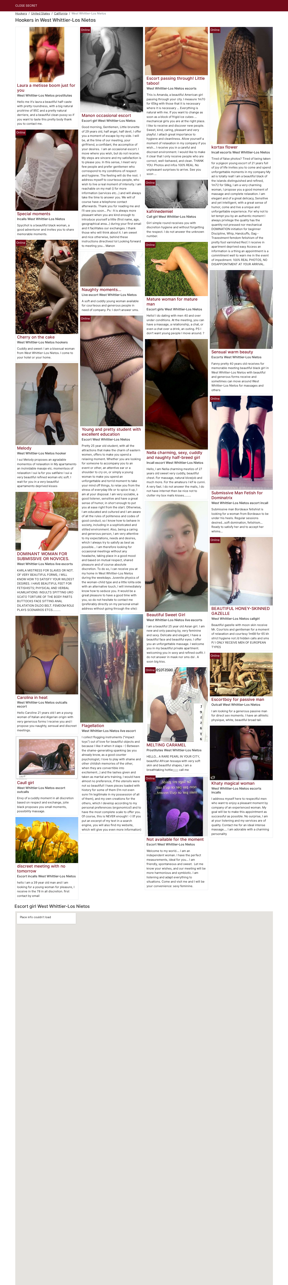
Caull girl (25, 782)
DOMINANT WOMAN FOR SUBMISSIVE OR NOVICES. (43, 556)
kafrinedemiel (160, 211)
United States (40, 13)
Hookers (21, 13)
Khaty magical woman (232, 783)
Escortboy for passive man (237, 699)
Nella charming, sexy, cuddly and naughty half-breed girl (174, 455)
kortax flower (224, 147)
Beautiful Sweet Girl (166, 614)
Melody (24, 448)
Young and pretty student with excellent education (111, 432)
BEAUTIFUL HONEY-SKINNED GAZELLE (240, 611)
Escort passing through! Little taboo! (176, 81)
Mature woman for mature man (172, 301)
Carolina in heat (32, 697)
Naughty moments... (101, 289)
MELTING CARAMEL (166, 744)
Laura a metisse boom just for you (46, 88)
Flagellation (93, 725)
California (60, 13)
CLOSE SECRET (26, 5)
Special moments (33, 213)
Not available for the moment (175, 839)
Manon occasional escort (106, 115)
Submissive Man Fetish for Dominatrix (237, 495)
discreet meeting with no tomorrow (41, 868)
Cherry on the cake (36, 337)
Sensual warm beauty (232, 351)
